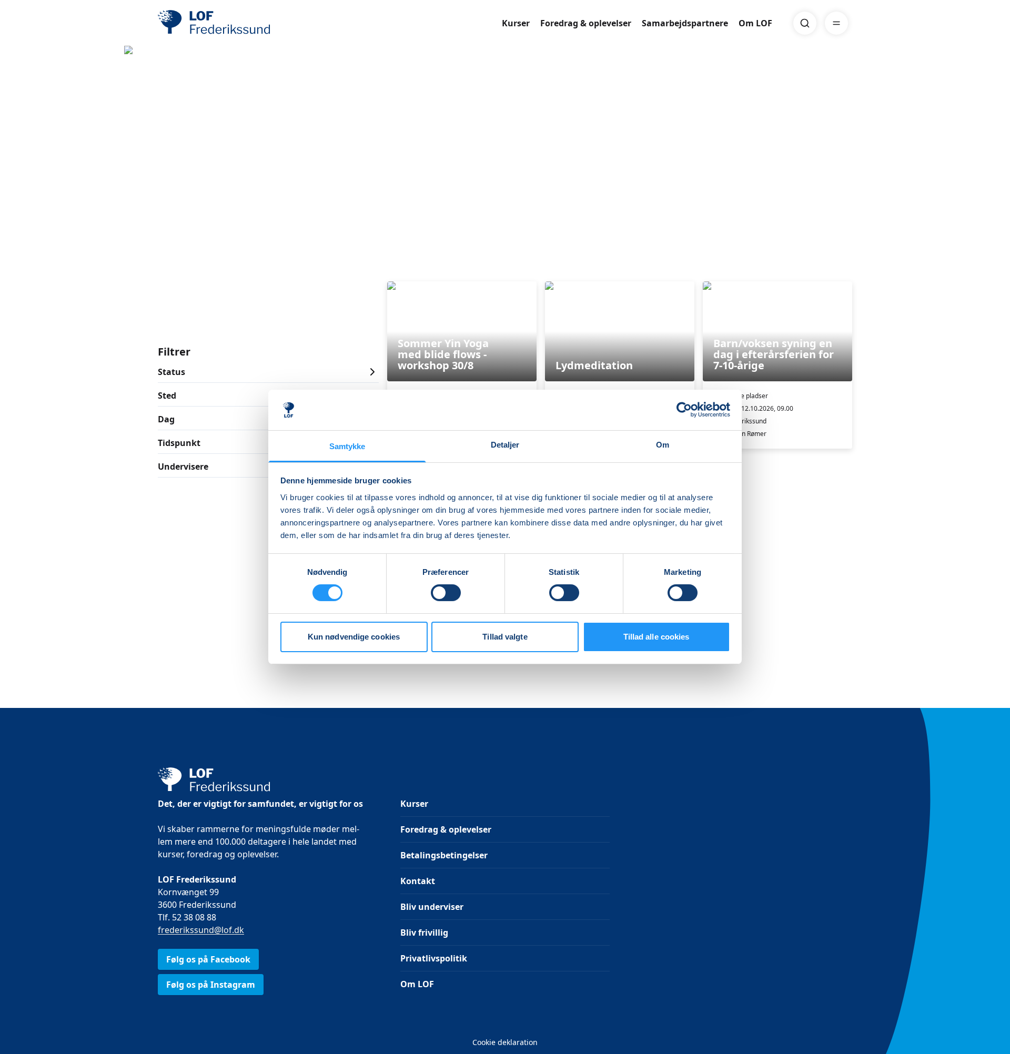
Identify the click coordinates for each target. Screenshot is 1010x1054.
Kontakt (417, 881)
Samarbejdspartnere (685, 23)
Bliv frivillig (424, 932)
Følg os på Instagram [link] (210, 984)
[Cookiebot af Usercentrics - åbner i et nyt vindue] (684, 410)
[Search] (804, 23)
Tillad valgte (504, 636)
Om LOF (755, 23)
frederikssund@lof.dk (201, 930)
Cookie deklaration (505, 1042)
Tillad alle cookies (656, 636)
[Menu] (836, 23)
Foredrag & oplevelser (585, 23)
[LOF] (234, 23)
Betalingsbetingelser (444, 855)
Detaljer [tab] (505, 444)
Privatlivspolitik (433, 958)
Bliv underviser (431, 907)
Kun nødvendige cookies (354, 636)
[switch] (446, 592)
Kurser (516, 23)
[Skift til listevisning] (846, 266)
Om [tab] (662, 444)
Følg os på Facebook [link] (208, 959)
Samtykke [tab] (347, 446)
